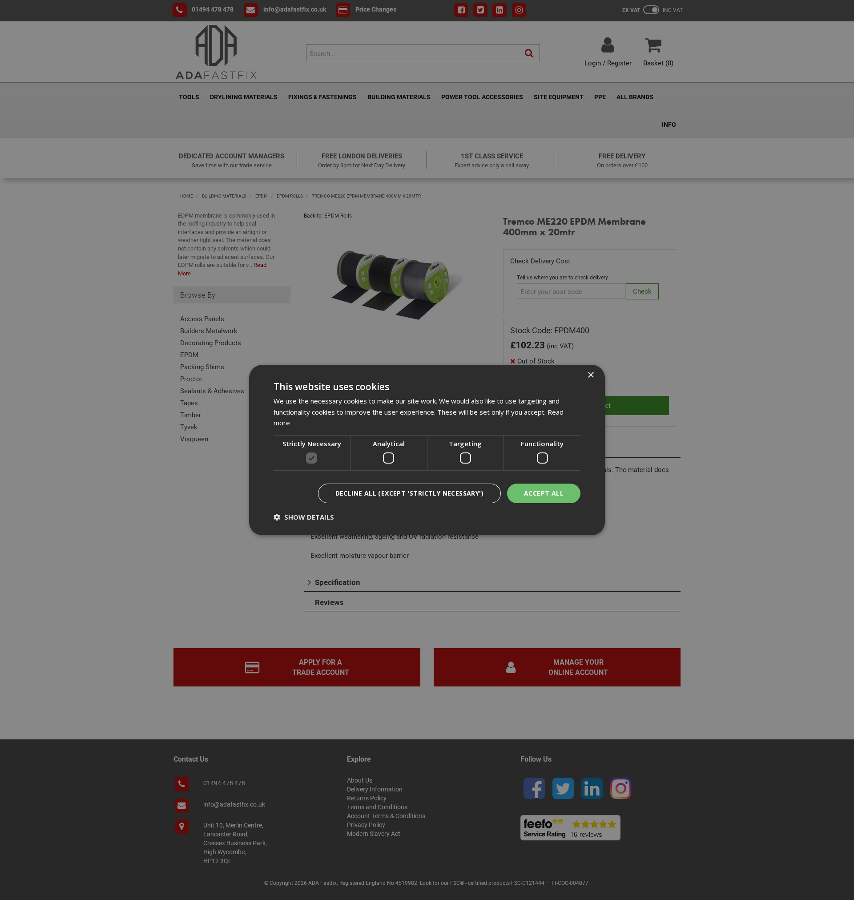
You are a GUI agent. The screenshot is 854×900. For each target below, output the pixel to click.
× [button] (590, 375)
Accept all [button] (544, 493)
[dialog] (427, 450)
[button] (304, 517)
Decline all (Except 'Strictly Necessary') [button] (409, 493)
